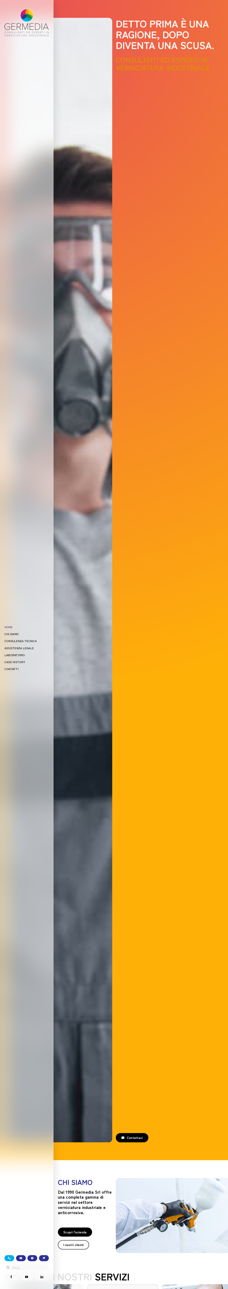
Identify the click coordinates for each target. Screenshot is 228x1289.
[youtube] (26, 1277)
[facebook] (11, 1277)
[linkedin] (42, 1277)
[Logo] (26, 10)
